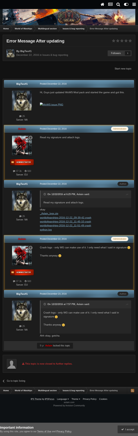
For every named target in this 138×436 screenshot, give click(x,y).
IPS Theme (36, 399)
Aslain (80, 194)
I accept (129, 429)
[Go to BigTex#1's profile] (10, 53)
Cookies (103, 399)
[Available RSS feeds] (132, 390)
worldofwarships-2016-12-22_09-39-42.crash (65, 217)
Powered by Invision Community (69, 405)
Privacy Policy (89, 399)
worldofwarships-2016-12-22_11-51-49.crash (65, 225)
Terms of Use (44, 431)
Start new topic (123, 68)
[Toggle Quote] (45, 194)
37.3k (18, 171)
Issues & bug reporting (55, 54)
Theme (75, 399)
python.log (46, 229)
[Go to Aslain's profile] (22, 145)
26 (23, 116)
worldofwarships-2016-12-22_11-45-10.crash (65, 221)
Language (62, 399)
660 (29, 171)
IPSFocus (49, 399)
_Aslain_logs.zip (49, 213)
